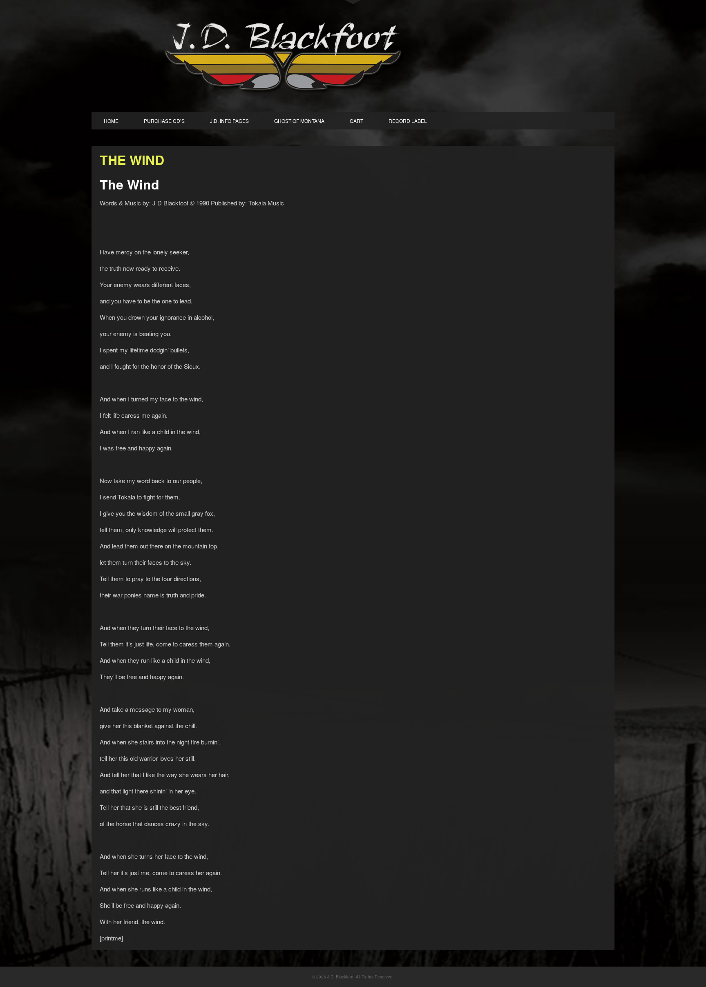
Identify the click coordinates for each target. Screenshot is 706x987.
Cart (356, 120)
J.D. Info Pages (229, 120)
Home (111, 120)
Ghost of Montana (299, 120)
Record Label (408, 120)
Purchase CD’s (164, 120)
